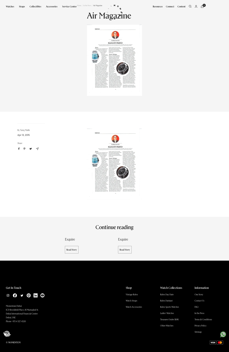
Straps (22, 6)
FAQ (196, 306)
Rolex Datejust (166, 300)
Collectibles (35, 6)
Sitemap (198, 331)
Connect (170, 6)
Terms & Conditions (203, 319)
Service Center (69, 6)
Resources (158, 6)
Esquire (70, 239)
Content (181, 6)
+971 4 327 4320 (19, 321)
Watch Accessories (134, 306)
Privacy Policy (200, 325)
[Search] (190, 6)
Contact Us (199, 300)
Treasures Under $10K (169, 319)
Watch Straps (131, 300)
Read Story (71, 249)
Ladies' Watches (167, 313)
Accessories (51, 6)
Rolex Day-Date (167, 294)
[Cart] (202, 6)
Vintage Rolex (132, 294)
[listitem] (19, 148)
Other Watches (166, 325)
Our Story (199, 294)
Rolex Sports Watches (169, 306)
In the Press (199, 313)
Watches (10, 6)
